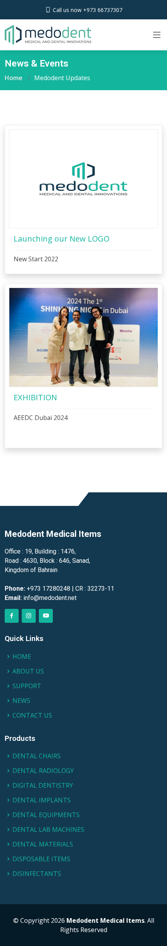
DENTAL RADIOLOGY (43, 771)
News (21, 701)
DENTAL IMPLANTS (41, 800)
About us (28, 671)
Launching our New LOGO (62, 238)
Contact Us (32, 715)
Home (14, 78)
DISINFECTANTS (36, 874)
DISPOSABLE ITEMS (41, 859)
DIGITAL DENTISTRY (42, 785)
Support (26, 686)
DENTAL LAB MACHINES (48, 829)
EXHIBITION (35, 397)
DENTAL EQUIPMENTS (46, 815)
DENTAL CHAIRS (36, 756)
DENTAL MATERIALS (42, 844)
